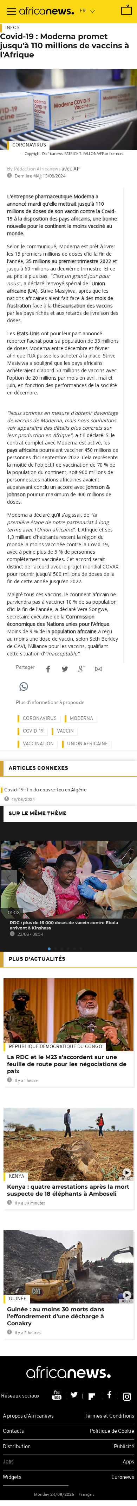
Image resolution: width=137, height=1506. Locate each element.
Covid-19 (33, 731)
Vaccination (38, 744)
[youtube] (57, 1396)
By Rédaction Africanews (33, 169)
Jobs (8, 1462)
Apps (128, 1462)
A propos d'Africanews (28, 1416)
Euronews (122, 1477)
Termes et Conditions (109, 1416)
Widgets (12, 1477)
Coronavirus (29, 145)
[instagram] (127, 1396)
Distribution (17, 1447)
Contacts (13, 1431)
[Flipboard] (92, 1396)
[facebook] (110, 1396)
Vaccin (65, 731)
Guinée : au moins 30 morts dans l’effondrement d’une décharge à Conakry (55, 1316)
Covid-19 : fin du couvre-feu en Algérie (45, 790)
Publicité (124, 1447)
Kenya (16, 1176)
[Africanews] (46, 11)
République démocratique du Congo (55, 1047)
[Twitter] (75, 1396)
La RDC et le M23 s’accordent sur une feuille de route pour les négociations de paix (66, 1064)
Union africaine (87, 744)
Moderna (81, 718)
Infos (12, 28)
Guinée (17, 1299)
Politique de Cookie (112, 1431)
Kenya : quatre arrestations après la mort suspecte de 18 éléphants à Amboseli (68, 1190)
